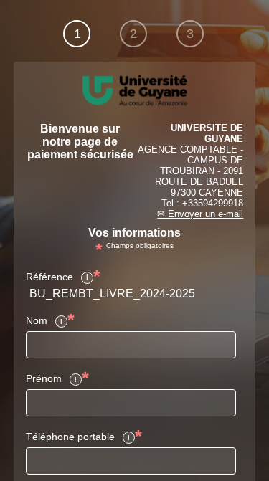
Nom (36, 320)
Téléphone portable (70, 436)
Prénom (44, 378)
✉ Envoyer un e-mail (200, 214)
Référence (49, 276)
